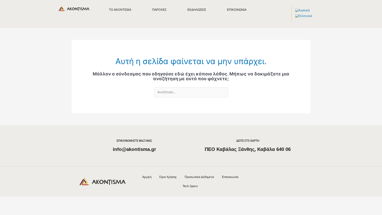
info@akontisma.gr (134, 149)
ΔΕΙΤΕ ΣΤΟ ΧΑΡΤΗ (247, 140)
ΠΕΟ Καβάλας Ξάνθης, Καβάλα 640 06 (248, 149)
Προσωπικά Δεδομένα (199, 177)
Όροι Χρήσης (168, 177)
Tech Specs (190, 186)
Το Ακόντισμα (120, 9)
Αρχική (146, 177)
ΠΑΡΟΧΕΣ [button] (159, 9)
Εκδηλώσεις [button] (196, 9)
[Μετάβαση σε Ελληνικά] (303, 16)
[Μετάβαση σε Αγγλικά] (302, 10)
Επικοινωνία (237, 9)
